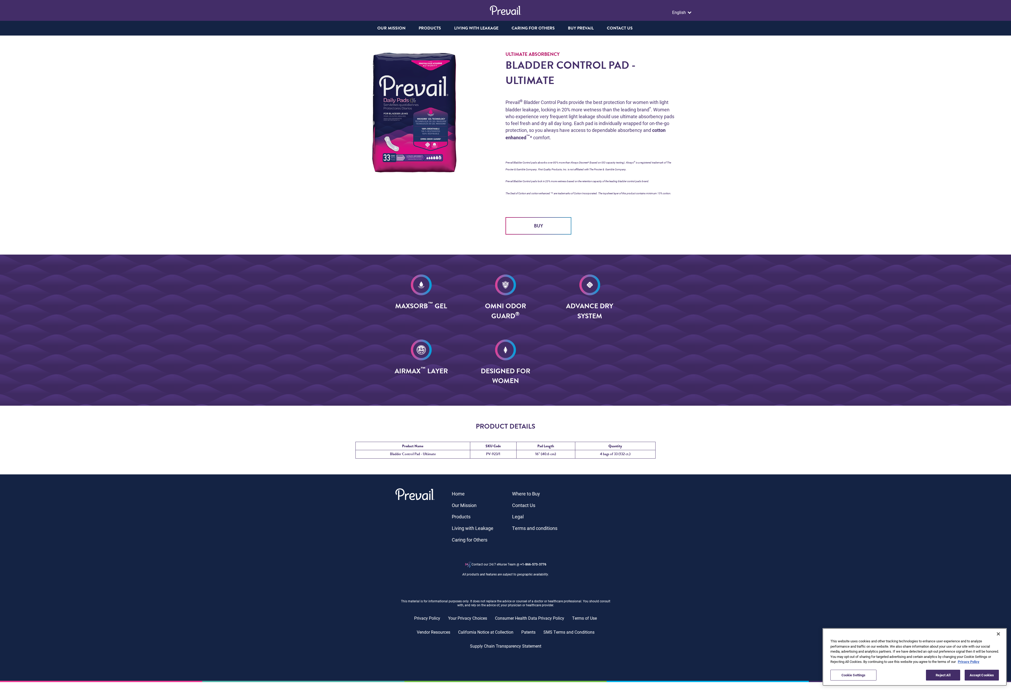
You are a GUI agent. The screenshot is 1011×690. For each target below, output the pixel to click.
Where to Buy (526, 493)
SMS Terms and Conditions (568, 632)
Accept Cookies (982, 674)
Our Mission (391, 28)
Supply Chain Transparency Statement (505, 646)
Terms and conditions (534, 528)
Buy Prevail (581, 28)
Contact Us (523, 505)
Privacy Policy (427, 618)
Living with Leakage (472, 528)
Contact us (620, 28)
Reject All (943, 674)
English (679, 12)
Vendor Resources (433, 632)
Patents (528, 632)
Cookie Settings (853, 674)
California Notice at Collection (485, 632)
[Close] (998, 634)
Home (458, 493)
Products (461, 516)
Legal (518, 516)
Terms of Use (584, 618)
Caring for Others (469, 540)
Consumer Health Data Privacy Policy (529, 618)
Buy (538, 225)
